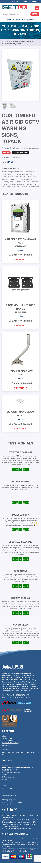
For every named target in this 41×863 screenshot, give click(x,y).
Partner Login (34, 2)
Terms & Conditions (9, 741)
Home (4, 41)
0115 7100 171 (7, 788)
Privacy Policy (7, 738)
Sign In (6, 153)
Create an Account (19, 2)
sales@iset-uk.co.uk (9, 795)
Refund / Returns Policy (10, 743)
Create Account (21, 153)
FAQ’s (4, 736)
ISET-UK (10, 162)
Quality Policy (7, 745)
